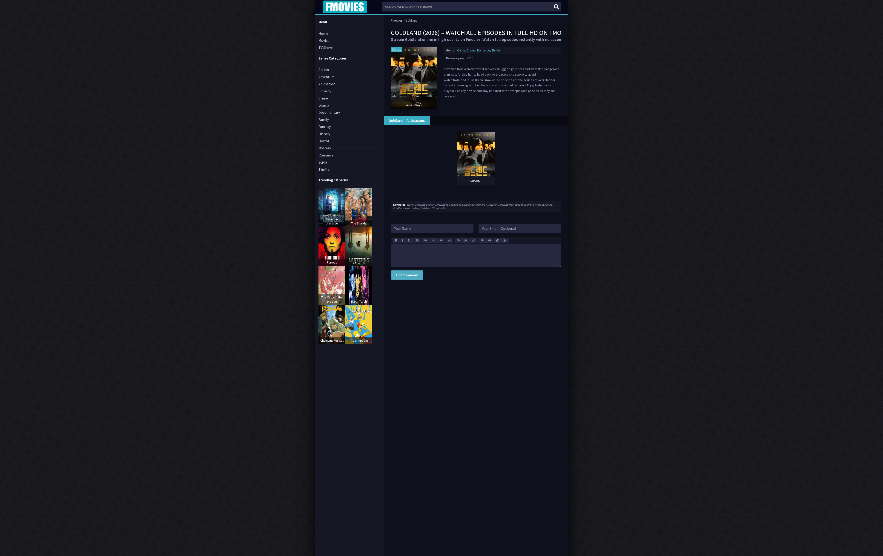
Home (323, 33)
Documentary (329, 112)
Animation (326, 84)
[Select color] (473, 240)
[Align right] (441, 240)
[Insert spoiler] (505, 240)
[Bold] (395, 240)
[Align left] (426, 240)
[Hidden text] (482, 240)
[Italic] (402, 240)
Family (323, 119)
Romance (483, 50)
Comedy (324, 91)
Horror (323, 141)
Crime (461, 50)
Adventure (326, 76)
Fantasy (324, 126)
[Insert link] (458, 240)
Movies (323, 40)
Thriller (496, 50)
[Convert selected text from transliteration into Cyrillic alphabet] (497, 240)
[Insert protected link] (466, 240)
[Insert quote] (490, 240)
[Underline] (409, 240)
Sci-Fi (322, 162)
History (324, 133)
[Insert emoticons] (450, 240)
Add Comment (407, 275)
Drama (471, 50)
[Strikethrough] (417, 240)
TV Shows (325, 47)
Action (323, 69)
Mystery (324, 148)
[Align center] (433, 240)
